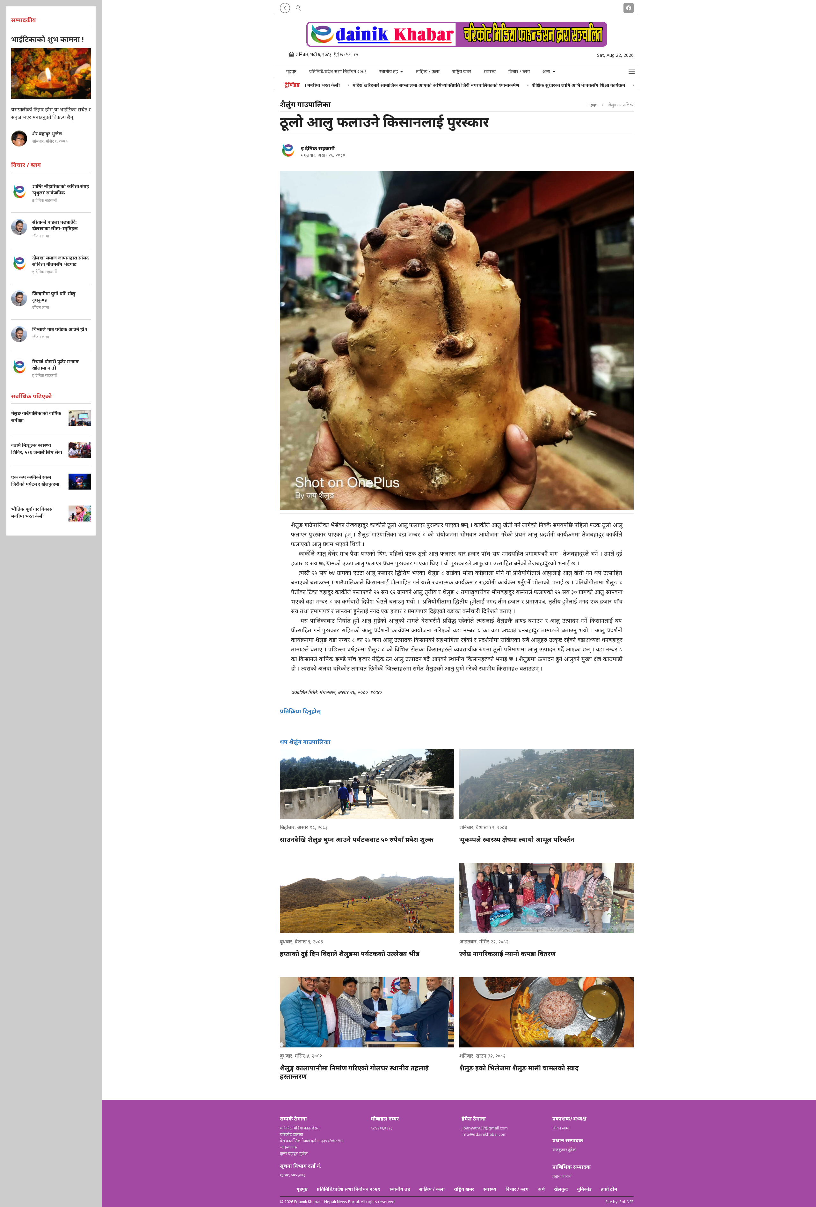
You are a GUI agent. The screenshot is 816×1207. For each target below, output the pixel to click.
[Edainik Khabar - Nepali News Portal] (456, 45)
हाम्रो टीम (609, 1189)
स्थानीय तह (400, 1189)
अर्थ (541, 1189)
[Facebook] (628, 7)
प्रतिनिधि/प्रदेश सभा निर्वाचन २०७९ (338, 71)
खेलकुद (561, 1189)
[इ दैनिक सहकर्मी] (288, 150)
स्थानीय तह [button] (389, 71)
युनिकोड (584, 1189)
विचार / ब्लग (519, 71)
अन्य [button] (547, 71)
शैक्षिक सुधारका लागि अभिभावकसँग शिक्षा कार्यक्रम (520, 85)
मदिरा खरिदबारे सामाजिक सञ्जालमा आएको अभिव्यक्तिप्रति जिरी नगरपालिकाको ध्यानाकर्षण (377, 85)
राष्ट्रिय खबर (461, 71)
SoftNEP (626, 1201)
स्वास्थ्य (490, 71)
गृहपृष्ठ (291, 71)
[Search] (298, 7)
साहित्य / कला (428, 71)
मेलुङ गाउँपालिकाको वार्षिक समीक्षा (611, 85)
